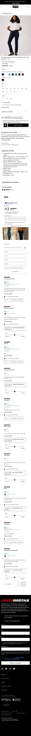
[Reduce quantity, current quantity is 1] (21, 112)
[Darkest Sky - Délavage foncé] (3, 74)
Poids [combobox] (6, 259)
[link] (15, 711)
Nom (2, 630)
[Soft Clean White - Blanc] (6, 74)
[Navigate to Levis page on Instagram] (2, 668)
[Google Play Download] (6, 699)
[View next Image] (30, 36)
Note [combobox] (6, 252)
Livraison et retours (18, 118)
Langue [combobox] (6, 263)
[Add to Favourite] (5, 125)
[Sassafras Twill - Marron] (23, 74)
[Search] (25, 7)
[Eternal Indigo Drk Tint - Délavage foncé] (19, 74)
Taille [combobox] (6, 255)
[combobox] (16, 267)
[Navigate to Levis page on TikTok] (10, 668)
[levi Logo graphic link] (15, 6)
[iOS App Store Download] (16, 699)
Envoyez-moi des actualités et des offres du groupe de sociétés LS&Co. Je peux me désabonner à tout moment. (15, 643)
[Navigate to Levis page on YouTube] (14, 668)
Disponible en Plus (5, 107)
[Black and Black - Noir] (3, 80)
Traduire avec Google (8, 293)
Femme (8, 13)
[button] (7, 102)
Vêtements (4, 13)
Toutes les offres (16, 3)
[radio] (4, 89)
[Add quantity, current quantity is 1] (27, 112)
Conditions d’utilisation (19, 657)
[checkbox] (1, 643)
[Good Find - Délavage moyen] (16, 74)
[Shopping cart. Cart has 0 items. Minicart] (29, 7)
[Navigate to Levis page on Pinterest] (6, 668)
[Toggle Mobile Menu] (2, 7)
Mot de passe (4, 646)
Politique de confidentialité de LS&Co (12, 658)
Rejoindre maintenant (15, 663)
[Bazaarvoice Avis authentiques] (11, 203)
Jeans (10, 13)
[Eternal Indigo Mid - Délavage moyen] (9, 74)
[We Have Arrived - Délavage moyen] (13, 74)
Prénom (3, 624)
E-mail (2, 636)
